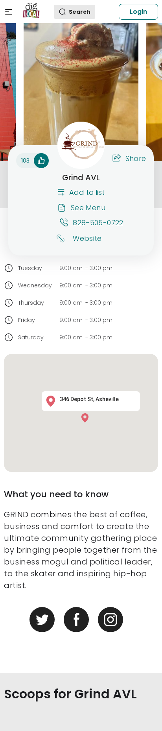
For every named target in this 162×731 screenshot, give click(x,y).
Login (138, 11)
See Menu (88, 208)
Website (87, 238)
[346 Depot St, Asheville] (87, 417)
